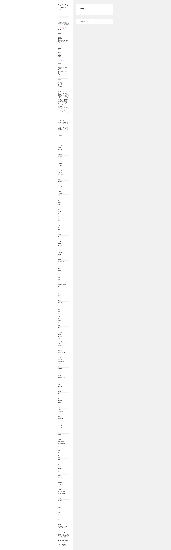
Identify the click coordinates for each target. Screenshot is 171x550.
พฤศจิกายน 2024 (60, 179)
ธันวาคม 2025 (60, 156)
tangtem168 (60, 379)
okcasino (59, 295)
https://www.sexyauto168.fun (63, 41)
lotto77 (59, 286)
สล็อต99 (59, 462)
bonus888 (59, 37)
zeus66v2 (59, 407)
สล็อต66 (59, 452)
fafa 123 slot (60, 245)
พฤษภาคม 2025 (60, 168)
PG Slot (59, 300)
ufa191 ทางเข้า (60, 386)
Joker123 (59, 270)
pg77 (59, 309)
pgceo (59, 313)
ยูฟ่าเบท (59, 436)
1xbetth (59, 45)
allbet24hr (59, 216)
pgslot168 (59, 320)
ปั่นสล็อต (59, 429)
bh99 (59, 229)
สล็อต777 (59, 455)
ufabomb (59, 396)
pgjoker (59, 316)
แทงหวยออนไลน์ (60, 505)
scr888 (59, 355)
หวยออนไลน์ (60, 86)
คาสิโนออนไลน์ (60, 411)
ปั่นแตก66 (65, 538)
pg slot (59, 49)
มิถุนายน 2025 (60, 167)
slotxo (59, 42)
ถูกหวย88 (59, 416)
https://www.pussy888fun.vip (63, 40)
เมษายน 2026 (60, 149)
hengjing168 (60, 257)
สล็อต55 (59, 450)
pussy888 (59, 69)
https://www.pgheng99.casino (63, 73)
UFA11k (59, 384)
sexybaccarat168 (61, 361)
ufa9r (59, 393)
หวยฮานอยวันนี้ (60, 484)
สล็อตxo (59, 466)
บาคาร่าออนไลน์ (60, 83)
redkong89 (60, 341)
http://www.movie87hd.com (62, 67)
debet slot (59, 241)
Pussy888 (59, 334)
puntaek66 (60, 330)
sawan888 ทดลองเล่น (61, 352)
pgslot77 (59, 81)
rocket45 (59, 343)
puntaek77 (60, 332)
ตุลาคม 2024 (60, 181)
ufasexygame (60, 400)
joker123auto (60, 272)
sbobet (59, 354)
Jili (58, 263)
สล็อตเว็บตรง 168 (60, 473)
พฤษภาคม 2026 (60, 147)
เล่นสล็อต (59, 487)
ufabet (66, 537)
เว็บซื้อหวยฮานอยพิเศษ (61, 491)
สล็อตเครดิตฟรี (60, 470)
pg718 (59, 307)
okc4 (58, 293)
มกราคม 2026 (60, 154)
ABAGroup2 (60, 215)
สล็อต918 (59, 459)
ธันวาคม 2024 (60, 177)
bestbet (59, 225)
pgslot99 (59, 534)
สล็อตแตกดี (59, 475)
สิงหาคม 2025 (60, 163)
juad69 (59, 273)
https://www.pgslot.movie (62, 71)
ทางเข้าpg (59, 421)
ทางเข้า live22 (60, 420)
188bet (59, 198)
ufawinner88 (60, 402)
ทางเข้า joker (60, 54)
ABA (58, 213)
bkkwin (59, 231)
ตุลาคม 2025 (60, 159)
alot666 (59, 218)
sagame (59, 65)
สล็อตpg (59, 464)
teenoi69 (59, 380)
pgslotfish (59, 323)
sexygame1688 (60, 363)
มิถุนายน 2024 (60, 186)
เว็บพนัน (59, 495)
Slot (58, 366)
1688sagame (60, 193)
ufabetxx (59, 395)
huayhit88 (59, 259)
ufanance (59, 398)
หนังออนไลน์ (60, 480)
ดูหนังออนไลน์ (60, 64)
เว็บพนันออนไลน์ (60, 496)
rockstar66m (60, 345)
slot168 (59, 370)
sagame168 (60, 348)
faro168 (59, 247)
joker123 (59, 62)
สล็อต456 (59, 448)
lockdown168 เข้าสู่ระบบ (62, 284)
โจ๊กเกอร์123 (60, 29)
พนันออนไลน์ (60, 430)
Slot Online (60, 368)
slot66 (59, 34)
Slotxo (64, 536)
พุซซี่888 (59, 68)
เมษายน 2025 (60, 170)
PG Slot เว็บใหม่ (60, 302)
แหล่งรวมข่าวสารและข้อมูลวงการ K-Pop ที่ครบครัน (63, 6)
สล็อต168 (59, 446)
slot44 (59, 35)
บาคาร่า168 (60, 425)
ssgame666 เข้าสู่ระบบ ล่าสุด (62, 377)
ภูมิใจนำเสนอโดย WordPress (84, 21)
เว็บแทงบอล (60, 502)
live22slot (59, 75)
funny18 (59, 47)
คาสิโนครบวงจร (60, 409)
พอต (58, 432)
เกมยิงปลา (59, 486)
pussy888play (60, 338)
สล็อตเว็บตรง (60, 31)
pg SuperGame (60, 304)
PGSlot (59, 318)
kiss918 (59, 50)
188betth (59, 52)
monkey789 (60, 289)
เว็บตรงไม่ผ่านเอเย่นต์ (61, 493)
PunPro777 (60, 329)
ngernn (59, 291)
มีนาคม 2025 (60, 172)
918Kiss (59, 207)
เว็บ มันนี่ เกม (60, 489)
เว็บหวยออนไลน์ (60, 500)
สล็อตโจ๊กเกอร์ (60, 477)
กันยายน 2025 (60, 161)
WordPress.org (60, 519)
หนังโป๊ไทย (59, 44)
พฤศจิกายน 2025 (60, 158)
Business (59, 238)
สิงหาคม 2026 (60, 142)
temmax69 (60, 382)
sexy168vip (59, 536)
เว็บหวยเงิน (59, 85)
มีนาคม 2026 (60, 151)
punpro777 (60, 84)
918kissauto (60, 209)
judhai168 (59, 275)
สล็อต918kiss (60, 461)
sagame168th (60, 350)
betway (59, 227)
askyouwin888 (60, 222)
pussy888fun (60, 336)
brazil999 (59, 236)
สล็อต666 (59, 454)
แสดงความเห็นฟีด (61, 517)
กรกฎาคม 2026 (60, 143)
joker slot (59, 55)
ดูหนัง (59, 76)
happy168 (59, 256)
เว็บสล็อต (59, 498)
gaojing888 (60, 252)
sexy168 (59, 357)
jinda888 (59, 268)
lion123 (59, 279)
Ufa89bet (59, 391)
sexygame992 (60, 364)
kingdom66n (60, 277)
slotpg (59, 43)
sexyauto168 (60, 359)
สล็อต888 (59, 457)
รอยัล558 (59, 437)
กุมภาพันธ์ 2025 (60, 174)
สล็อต (59, 445)
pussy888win (60, 339)
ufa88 (59, 389)
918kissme (59, 211)
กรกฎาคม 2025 (60, 165)
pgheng (59, 314)
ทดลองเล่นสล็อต (60, 418)
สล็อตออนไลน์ (60, 468)
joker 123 (59, 66)
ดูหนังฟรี (59, 79)
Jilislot (59, 264)
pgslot (59, 39)
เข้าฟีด (59, 516)
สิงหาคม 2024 (60, 184)
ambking (59, 220)
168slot (59, 195)
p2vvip (59, 297)
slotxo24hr (60, 373)
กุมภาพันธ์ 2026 (60, 152)
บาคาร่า (59, 70)
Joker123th (63, 531)
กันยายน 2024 (60, 183)
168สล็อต (59, 197)
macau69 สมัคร (60, 288)
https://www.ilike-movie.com (63, 77)
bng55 (59, 232)
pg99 (59, 311)
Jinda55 (59, 266)
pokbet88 (59, 325)
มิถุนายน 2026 (60, 145)
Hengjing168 (60, 30)
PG (58, 298)
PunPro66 (59, 327)
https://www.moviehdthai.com (63, 80)
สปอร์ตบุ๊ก (59, 439)
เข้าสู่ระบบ (59, 514)
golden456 (59, 254)
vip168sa (59, 404)
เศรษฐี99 (59, 503)
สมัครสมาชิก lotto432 (61, 441)
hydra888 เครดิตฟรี (61, 261)
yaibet (59, 405)
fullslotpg (59, 74)
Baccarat (59, 223)
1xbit (59, 204)
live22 (59, 281)
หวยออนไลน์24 (60, 482)
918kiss (59, 61)
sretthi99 (59, 375)
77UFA (59, 206)
